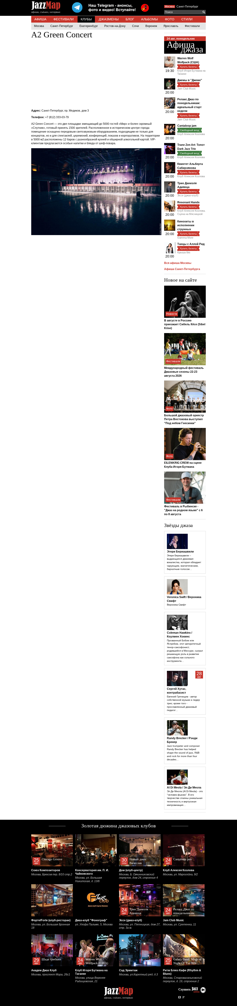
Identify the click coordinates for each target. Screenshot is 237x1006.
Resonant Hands (188, 202)
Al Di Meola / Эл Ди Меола (184, 787)
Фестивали (192, 26)
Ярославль (170, 26)
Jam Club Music (186, 88)
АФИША (40, 19)
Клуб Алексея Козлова (191, 134)
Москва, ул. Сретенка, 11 (179, 924)
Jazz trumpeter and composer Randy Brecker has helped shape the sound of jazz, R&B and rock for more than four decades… (183, 753)
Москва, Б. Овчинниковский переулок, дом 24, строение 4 (138, 876)
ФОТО (169, 19)
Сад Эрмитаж (128, 970)
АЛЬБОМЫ (149, 19)
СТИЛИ (187, 19)
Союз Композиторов (45, 870)
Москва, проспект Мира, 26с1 (50, 974)
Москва (169, 6)
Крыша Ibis (183, 252)
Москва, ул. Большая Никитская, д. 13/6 (88, 879)
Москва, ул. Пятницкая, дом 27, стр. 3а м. (139, 926)
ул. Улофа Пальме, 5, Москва (94, 924)
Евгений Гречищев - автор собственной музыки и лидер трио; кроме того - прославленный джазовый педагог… (183, 703)
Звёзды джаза (178, 525)
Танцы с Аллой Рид (191, 244)
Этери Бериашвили (180, 551)
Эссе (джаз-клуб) (187, 195)
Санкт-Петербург (187, 6)
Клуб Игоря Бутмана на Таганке (191, 72)
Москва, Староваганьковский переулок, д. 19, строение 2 (182, 979)
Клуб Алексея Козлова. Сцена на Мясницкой (191, 212)
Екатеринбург (88, 26)
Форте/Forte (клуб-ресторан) (50, 920)
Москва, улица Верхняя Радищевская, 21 (90, 979)
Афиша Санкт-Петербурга (182, 269)
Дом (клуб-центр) (131, 870)
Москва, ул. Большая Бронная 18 (50, 926)
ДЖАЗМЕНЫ (109, 19)
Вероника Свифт (176, 604)
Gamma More (185, 237)
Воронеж (151, 26)
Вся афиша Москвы (177, 262)
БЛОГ (130, 19)
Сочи (135, 26)
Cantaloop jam (186, 125)
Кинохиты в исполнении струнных (185, 225)
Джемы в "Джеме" (189, 80)
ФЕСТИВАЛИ (63, 19)
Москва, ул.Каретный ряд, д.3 (138, 974)
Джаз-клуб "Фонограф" (91, 920)
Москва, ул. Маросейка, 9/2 (180, 874)
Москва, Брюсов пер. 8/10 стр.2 (51, 874)
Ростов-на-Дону (115, 26)
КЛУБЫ (86, 19)
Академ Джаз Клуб (44, 970)
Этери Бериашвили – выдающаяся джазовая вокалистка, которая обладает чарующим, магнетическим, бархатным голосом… (184, 562)
